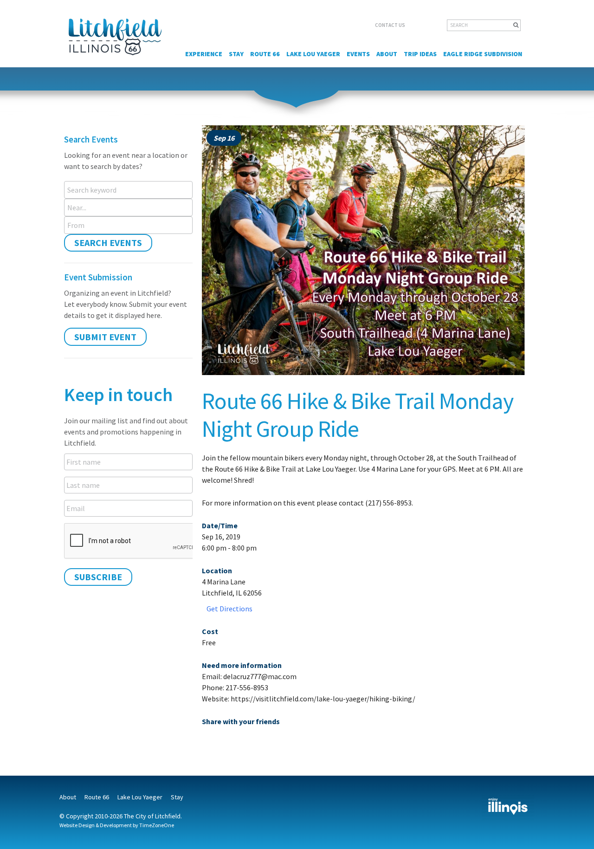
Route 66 (265, 54)
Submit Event (105, 337)
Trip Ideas (420, 54)
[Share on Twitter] (225, 740)
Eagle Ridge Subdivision (482, 54)
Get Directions (229, 608)
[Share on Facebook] (209, 740)
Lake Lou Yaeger (313, 54)
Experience (203, 54)
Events (358, 54)
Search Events (108, 242)
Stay (236, 54)
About (386, 54)
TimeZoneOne (156, 825)
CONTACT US (390, 25)
